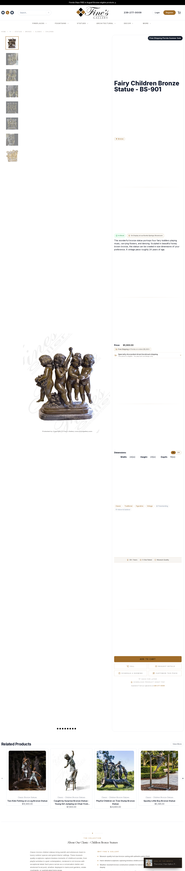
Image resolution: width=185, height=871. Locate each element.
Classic (38, 31)
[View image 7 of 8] (12, 140)
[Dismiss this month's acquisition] (179, 859)
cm (178, 452)
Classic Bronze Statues (27, 797)
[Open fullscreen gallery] (66, 383)
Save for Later (149, 679)
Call (132, 666)
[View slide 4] (65, 729)
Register (169, 12)
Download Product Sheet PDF (149, 682)
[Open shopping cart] (179, 12)
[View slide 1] (58, 729)
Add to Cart (148, 659)
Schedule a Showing (132, 673)
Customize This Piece (167, 673)
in (173, 452)
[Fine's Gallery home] (92, 13)
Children (49, 31)
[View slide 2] (60, 729)
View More (177, 744)
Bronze (28, 31)
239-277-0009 (159, 686)
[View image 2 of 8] (12, 59)
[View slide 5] (68, 729)
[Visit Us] (12, 13)
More (146, 23)
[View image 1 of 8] (12, 43)
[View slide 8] (75, 729)
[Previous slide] (27, 383)
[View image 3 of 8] (12, 75)
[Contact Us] (3, 13)
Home (3, 31)
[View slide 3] (63, 729)
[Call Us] (8, 13)
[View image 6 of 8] (12, 124)
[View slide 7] (73, 729)
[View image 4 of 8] (12, 91)
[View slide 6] (70, 729)
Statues (18, 31)
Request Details (166, 666)
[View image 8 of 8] (12, 156)
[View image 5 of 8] (12, 107)
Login (157, 12)
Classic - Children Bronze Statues (71, 797)
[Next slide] (106, 383)
